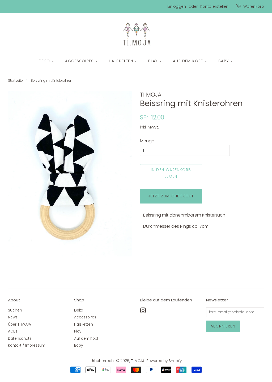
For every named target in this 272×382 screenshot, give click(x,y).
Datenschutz (19, 338)
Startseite (15, 80)
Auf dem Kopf (189, 61)
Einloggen (176, 6)
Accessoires (80, 61)
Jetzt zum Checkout (171, 196)
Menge (147, 141)
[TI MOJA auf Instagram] (143, 311)
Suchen (15, 310)
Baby (224, 61)
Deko (45, 61)
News (13, 317)
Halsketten (121, 61)
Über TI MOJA (19, 324)
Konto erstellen (214, 6)
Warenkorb (253, 6)
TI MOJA (137, 360)
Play (153, 61)
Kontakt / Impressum (26, 345)
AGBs (12, 331)
